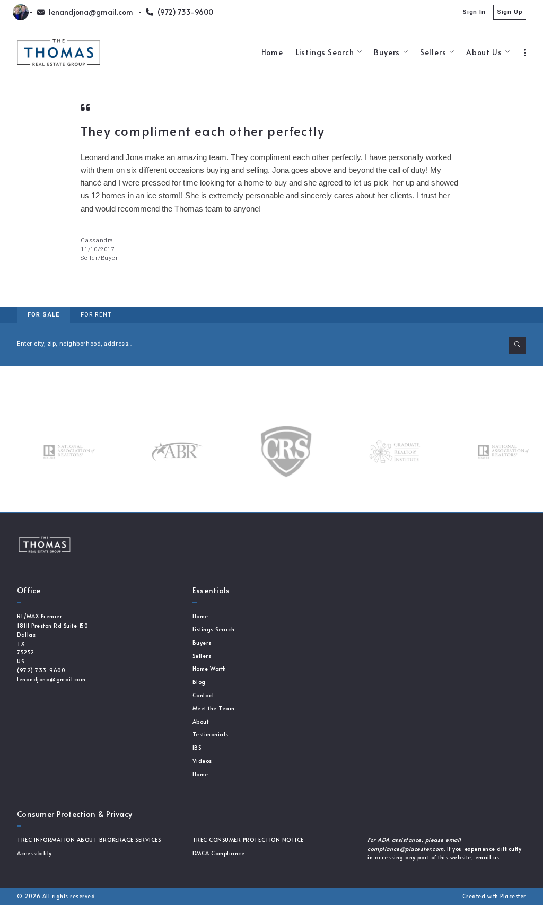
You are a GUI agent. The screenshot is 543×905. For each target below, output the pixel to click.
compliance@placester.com (405, 849)
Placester (513, 896)
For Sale (43, 314)
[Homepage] (58, 52)
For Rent (96, 314)
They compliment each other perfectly (203, 130)
